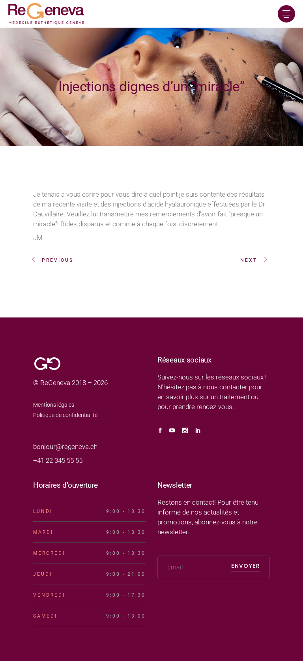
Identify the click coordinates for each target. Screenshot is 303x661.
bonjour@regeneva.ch (65, 447)
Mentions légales (53, 405)
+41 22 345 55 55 (57, 460)
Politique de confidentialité (65, 415)
